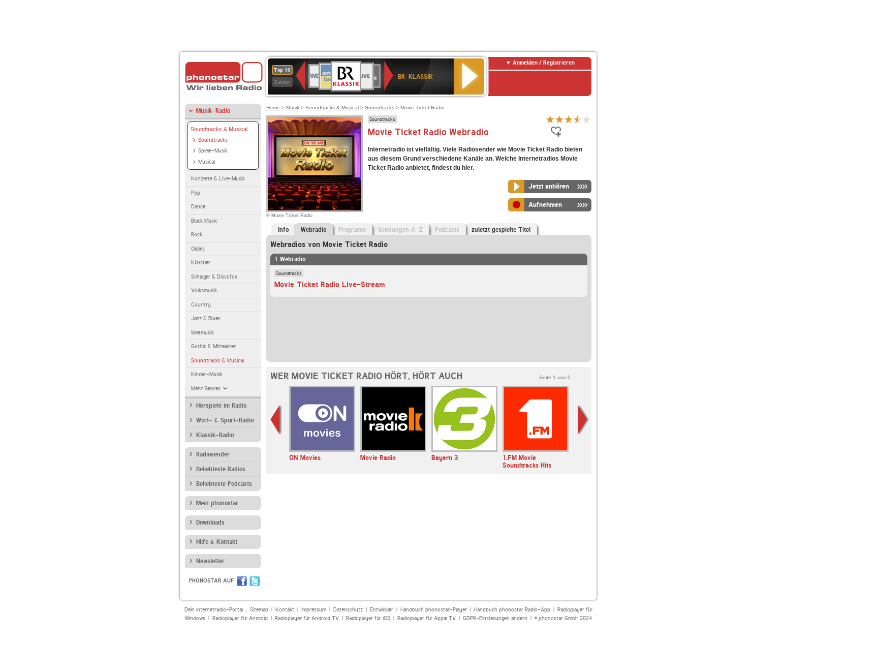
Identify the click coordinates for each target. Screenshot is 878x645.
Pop (195, 193)
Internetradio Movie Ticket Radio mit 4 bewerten (577, 119)
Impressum (313, 609)
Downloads (210, 522)
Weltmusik (202, 332)
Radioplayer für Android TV (307, 618)
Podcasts (447, 229)
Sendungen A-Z (400, 229)
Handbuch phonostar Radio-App (512, 609)
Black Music (204, 221)
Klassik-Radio (215, 435)
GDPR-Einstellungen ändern (495, 618)
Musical (206, 162)
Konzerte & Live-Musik (218, 178)
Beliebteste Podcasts (224, 483)
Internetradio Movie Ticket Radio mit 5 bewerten (586, 119)
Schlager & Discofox (214, 276)
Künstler (200, 262)
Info (283, 229)
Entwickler (381, 609)
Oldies (198, 248)
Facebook (242, 581)
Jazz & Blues (206, 318)
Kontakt (284, 609)
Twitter (254, 581)
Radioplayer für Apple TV (426, 618)
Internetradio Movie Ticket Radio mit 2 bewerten (559, 119)
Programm (352, 229)
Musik (292, 107)
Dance (198, 206)
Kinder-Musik (207, 374)
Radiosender (213, 454)
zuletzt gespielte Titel (501, 229)
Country (201, 304)
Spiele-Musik (213, 150)
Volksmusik (204, 290)
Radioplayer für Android (240, 618)
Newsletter (210, 561)
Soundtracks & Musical (219, 129)
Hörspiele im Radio (221, 405)
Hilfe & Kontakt (216, 541)
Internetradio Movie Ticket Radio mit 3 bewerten (568, 119)
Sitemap (259, 609)
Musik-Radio (213, 110)
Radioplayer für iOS (368, 618)
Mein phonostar (217, 503)
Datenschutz (348, 609)
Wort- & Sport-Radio (225, 420)
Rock (196, 234)
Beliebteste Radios (220, 469)
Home (273, 107)
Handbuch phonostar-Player (433, 609)
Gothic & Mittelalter (213, 346)
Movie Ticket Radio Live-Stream (329, 284)
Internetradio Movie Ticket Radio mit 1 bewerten (550, 119)
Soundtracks (213, 140)
